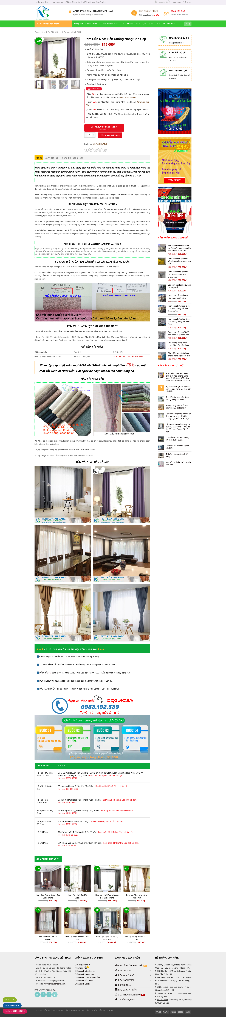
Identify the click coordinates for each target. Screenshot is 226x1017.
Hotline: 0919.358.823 (15, 1011)
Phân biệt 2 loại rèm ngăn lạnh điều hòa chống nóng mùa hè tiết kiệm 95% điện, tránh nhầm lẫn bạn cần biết (178, 377)
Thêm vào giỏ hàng (110, 135)
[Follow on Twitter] (188, 2)
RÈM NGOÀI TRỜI (130, 24)
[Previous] (38, 57)
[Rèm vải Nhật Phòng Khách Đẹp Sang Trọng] (107, 878)
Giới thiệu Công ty (82, 965)
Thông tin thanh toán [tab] (71, 157)
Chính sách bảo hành (84, 980)
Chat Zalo (9, 1000)
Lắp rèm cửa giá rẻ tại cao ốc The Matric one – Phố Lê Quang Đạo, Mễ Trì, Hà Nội (178, 416)
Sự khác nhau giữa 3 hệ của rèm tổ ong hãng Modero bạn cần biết (178, 388)
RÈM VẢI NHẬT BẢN (71, 32)
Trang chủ (78, 24)
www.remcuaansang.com (55, 984)
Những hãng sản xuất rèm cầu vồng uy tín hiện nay (177, 406)
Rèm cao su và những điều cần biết (177, 447)
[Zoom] (37, 75)
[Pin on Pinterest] (100, 150)
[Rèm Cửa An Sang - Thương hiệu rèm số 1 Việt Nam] (50, 12)
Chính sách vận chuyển (85, 971)
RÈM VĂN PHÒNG (110, 24)
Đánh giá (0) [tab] (51, 157)
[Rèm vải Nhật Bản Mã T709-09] (77, 920)
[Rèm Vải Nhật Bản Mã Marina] (77, 878)
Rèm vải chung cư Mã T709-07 (137, 938)
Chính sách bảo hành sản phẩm (94, 2)
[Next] (76, 57)
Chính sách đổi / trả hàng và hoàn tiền (66, 2)
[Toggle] (150, 970)
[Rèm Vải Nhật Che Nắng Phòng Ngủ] (136, 878)
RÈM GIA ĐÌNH (91, 24)
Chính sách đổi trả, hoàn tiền (87, 977)
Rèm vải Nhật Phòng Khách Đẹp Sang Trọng (107, 896)
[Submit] (189, 24)
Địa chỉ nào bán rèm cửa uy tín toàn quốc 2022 (177, 438)
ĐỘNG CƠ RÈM (148, 24)
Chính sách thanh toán (84, 974)
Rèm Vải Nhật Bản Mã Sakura (48, 938)
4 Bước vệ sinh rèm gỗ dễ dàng (177, 455)
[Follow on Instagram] (185, 2)
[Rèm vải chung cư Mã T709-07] (136, 920)
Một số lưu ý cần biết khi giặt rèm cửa (178, 463)
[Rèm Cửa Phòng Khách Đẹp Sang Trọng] (48, 878)
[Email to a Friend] (96, 150)
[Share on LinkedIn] (105, 150)
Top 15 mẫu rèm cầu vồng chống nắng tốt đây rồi (177, 398)
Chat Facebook (12, 1005)
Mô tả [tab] (39, 157)
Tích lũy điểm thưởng (42, 2)
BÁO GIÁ (161, 24)
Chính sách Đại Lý (82, 984)
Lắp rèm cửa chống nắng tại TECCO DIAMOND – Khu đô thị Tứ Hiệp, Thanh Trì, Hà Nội (178, 428)
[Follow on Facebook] (183, 2)
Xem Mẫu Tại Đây (128, 97)
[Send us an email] (190, 2)
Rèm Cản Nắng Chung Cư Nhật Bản (107, 938)
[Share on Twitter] (91, 150)
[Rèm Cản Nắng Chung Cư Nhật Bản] (107, 920)
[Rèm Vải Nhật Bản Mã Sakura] (48, 920)
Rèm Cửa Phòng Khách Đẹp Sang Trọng (48, 896)
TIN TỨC (171, 24)
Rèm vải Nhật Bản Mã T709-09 (78, 938)
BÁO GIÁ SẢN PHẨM (148, 11)
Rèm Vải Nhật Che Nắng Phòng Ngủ (136, 896)
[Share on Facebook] (86, 150)
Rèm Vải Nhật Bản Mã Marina (77, 896)
